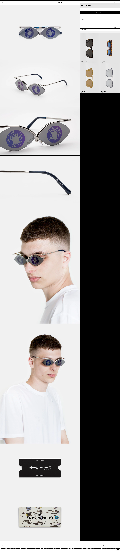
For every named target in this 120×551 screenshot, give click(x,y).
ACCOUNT (114, 2)
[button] (118, 2)
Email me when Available (100, 12)
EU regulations (9, 545)
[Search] (5, 2)
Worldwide (19, 544)
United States (23, 544)
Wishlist (14, 544)
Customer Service (10, 544)
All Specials (5, 4)
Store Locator (5, 544)
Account (2, 544)
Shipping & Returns (84, 29)
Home (1, 4)
